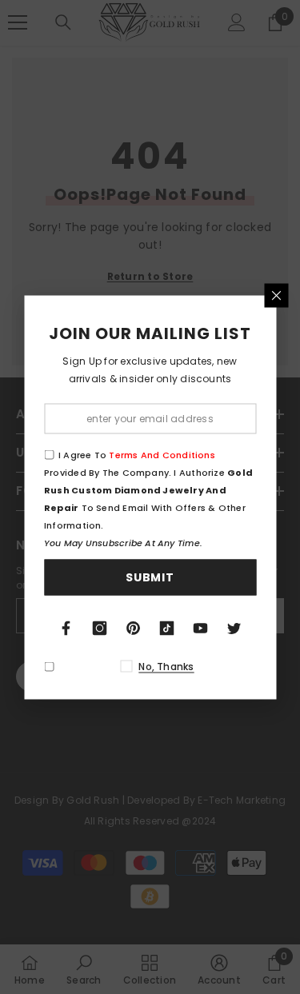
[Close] (276, 295)
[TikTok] (167, 628)
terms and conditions (161, 454)
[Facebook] (66, 628)
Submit (150, 577)
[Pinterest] (133, 628)
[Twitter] (234, 628)
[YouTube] (201, 628)
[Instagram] (100, 628)
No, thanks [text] (166, 666)
